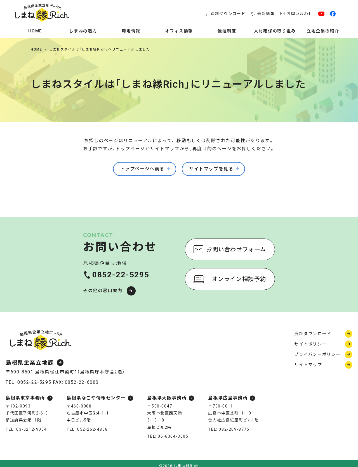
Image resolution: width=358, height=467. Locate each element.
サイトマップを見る (211, 168)
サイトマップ (308, 364)
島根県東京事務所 (25, 398)
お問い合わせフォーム (236, 249)
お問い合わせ (299, 13)
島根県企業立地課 (30, 362)
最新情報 (266, 13)
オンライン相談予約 (239, 279)
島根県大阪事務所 (167, 398)
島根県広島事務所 (228, 398)
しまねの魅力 (83, 31)
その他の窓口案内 (103, 290)
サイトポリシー (310, 344)
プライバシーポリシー (317, 354)
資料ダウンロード (228, 13)
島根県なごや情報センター (96, 398)
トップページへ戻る (142, 168)
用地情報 (131, 31)
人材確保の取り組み (275, 31)
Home (35, 31)
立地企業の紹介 (323, 31)
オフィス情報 (179, 31)
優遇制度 (227, 31)
